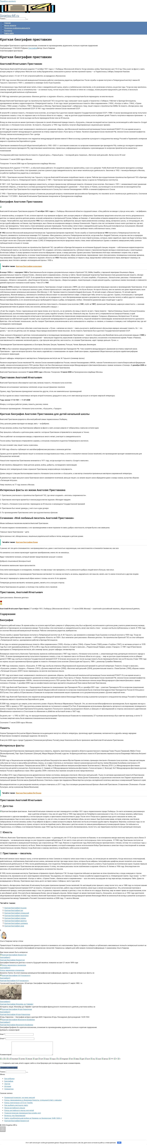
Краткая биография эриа (14, 926)
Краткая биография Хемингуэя (12, 960)
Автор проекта (10, 25)
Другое (7, 1084)
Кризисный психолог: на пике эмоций (19, 1098)
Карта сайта (9, 33)
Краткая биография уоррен (15, 918)
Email (2, 1039)
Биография (32, 48)
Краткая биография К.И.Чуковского (14, 981)
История (7, 1086)
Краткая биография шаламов (16, 923)
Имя (2, 1034)
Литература (8, 1089)
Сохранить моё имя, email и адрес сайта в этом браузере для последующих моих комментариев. (41, 1063)
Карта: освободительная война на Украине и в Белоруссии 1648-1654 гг (33, 1118)
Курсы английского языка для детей (19, 1110)
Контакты (8, 31)
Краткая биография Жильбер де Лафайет (16, 1004)
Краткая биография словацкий (16, 913)
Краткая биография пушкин (15, 908)
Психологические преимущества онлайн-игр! (22, 1113)
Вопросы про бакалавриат (14, 1116)
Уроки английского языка (14, 1108)
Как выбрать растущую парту (16, 1105)
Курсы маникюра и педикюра (12, 970)
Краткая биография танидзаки (16, 916)
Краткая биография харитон (15, 921)
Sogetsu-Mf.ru (9, 15)
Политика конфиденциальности (17, 28)
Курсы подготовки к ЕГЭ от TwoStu (18, 1103)
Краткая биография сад (13, 910)
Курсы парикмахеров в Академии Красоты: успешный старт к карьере (33, 1100)
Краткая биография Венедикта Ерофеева (16, 1025)
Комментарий (5, 1055)
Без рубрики (9, 1079)
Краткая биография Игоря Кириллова (15, 1014)
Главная (7, 23)
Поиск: (3, 19)
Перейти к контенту (8, 1)
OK (119, 1142)
